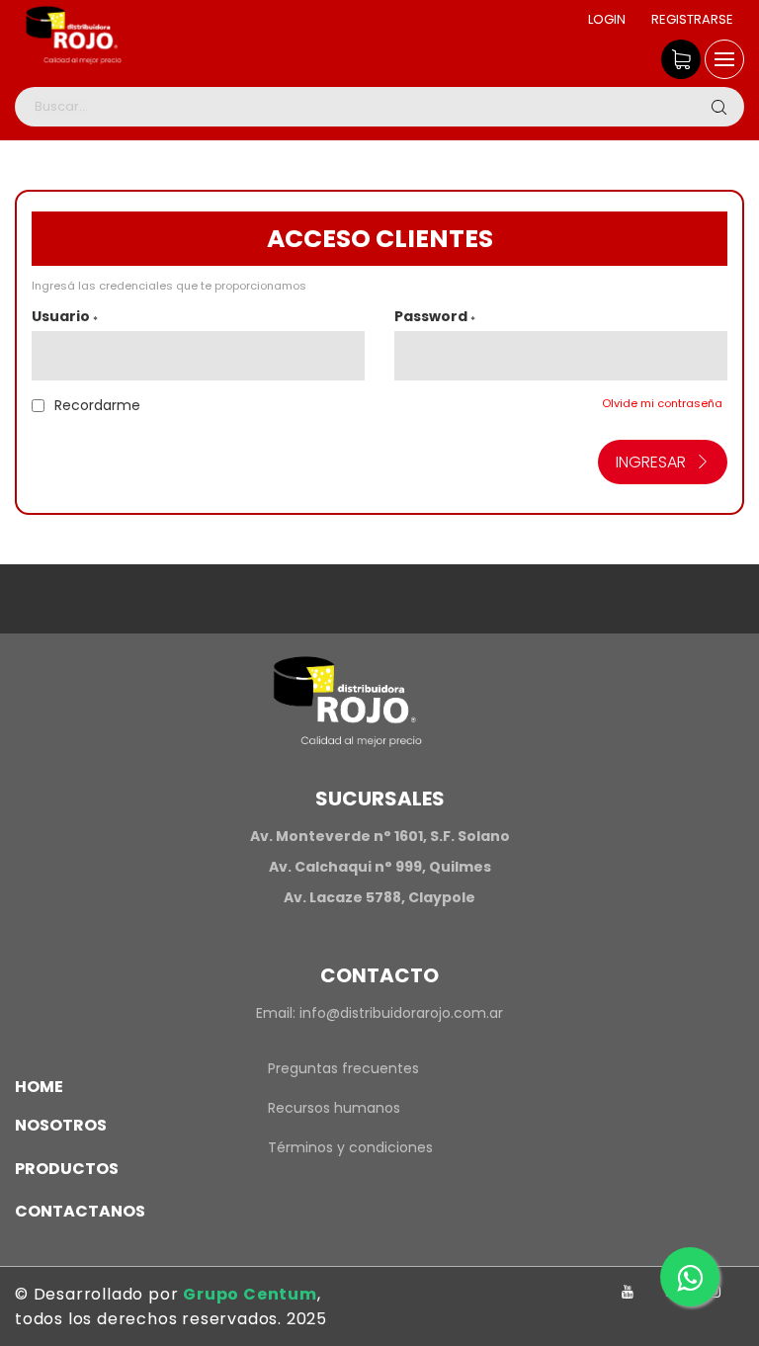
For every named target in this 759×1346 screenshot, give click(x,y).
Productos (67, 1168)
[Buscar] (718, 106)
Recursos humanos (334, 1108)
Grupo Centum (250, 1294)
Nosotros (61, 1125)
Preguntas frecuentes (343, 1068)
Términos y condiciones (350, 1147)
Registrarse (692, 19)
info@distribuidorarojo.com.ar (401, 1013)
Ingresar (651, 462)
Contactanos (80, 1211)
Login (607, 19)
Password (434, 316)
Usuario (65, 316)
